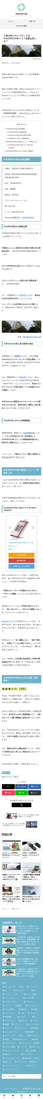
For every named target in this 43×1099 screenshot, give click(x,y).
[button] (34, 792)
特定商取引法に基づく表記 (32, 1088)
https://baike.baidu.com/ (32, 337)
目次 (18, 124)
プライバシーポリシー (11, 1088)
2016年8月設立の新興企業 (17, 132)
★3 (17, 777)
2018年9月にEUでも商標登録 (18, 138)
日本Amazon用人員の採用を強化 (19, 135)
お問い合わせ (21, 1092)
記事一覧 (6, 772)
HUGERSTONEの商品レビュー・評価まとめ (21, 142)
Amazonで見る (21, 555)
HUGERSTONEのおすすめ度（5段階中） (20, 151)
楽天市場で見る (21, 560)
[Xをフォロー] (21, 805)
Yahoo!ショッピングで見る (21, 566)
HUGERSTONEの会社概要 (15, 129)
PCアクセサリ (8, 777)
